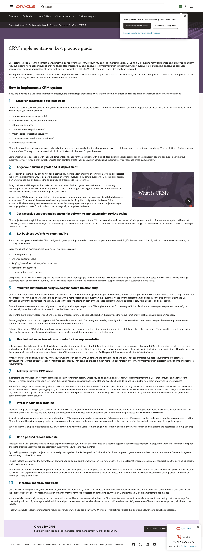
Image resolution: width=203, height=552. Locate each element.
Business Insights (87, 16)
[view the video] (163, 189)
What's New (45, 16)
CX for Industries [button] (63, 16)
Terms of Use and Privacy (34, 544)
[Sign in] (186, 6)
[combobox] (101, 6)
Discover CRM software (156, 528)
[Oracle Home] (25, 6)
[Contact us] (191, 6)
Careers (77, 544)
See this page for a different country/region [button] (141, 33)
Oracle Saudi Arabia (17, 25)
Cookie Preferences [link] (53, 544)
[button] (11, 6)
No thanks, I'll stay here (165, 25)
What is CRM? (78, 25)
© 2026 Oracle (14, 544)
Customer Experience (59, 25)
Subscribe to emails (90, 544)
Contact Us (119, 544)
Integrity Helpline (106, 544)
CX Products (29, 16)
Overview (13, 16)
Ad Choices (67, 544)
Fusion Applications (37, 25)
